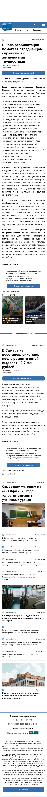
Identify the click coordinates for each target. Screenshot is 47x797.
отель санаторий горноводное (13, 470)
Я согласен (23, 790)
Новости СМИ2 (8, 295)
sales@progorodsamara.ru (22, 723)
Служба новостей (11, 65)
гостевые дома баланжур (12, 291)
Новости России (10, 690)
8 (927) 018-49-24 (22, 720)
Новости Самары (10, 40)
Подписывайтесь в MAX (23, 73)
